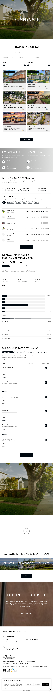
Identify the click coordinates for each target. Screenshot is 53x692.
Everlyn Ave (9, 235)
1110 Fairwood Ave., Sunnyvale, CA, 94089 (9, 440)
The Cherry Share (10, 227)
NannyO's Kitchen (10, 222)
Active (25, 202)
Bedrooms (37, 57)
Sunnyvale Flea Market (11, 233)
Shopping (18, 202)
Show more (26, 247)
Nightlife (37, 202)
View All (26, 575)
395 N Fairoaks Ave (10, 212)
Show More (26, 455)
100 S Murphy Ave (10, 241)
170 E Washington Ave (11, 223)
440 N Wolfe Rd (10, 229)
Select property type (8, 57)
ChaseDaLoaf (9, 239)
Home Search (26, 139)
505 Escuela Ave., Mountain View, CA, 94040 (10, 397)
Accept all (45, 684)
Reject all (29, 684)
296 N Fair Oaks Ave (11, 218)
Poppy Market (9, 216)
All (4, 202)
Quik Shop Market (10, 210)
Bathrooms (21, 57)
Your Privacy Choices (26, 690)
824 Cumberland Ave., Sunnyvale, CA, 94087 (10, 426)
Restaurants (10, 202)
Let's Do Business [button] (26, 613)
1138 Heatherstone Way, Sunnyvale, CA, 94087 (10, 368)
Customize (37, 684)
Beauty (31, 202)
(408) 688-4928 (34, 641)
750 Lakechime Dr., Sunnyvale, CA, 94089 (9, 383)
